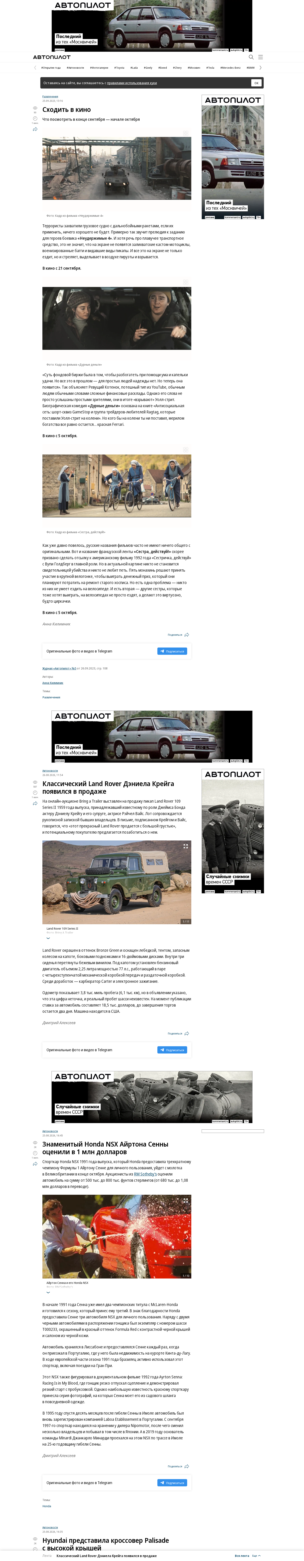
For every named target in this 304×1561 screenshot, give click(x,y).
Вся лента (242, 1556)
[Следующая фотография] (187, 882)
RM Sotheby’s (145, 1174)
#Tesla (210, 67)
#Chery (177, 67)
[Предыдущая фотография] (46, 882)
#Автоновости (75, 67)
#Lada (134, 67)
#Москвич (194, 67)
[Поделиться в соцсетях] (35, 129)
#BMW (251, 67)
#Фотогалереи (99, 67)
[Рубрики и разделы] (260, 57)
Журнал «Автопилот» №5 (59, 668)
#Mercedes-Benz (230, 67)
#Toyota (119, 67)
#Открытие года (51, 67)
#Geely (148, 67)
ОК (257, 83)
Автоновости (50, 770)
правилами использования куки (132, 82)
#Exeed (162, 67)
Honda (46, 1506)
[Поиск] (251, 57)
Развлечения (50, 96)
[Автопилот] (52, 57)
